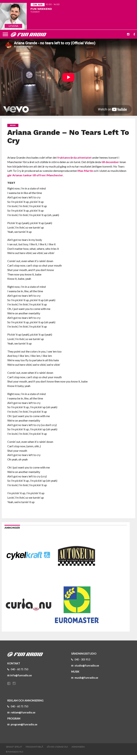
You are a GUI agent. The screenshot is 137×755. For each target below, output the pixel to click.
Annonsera (78, 747)
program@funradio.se (23, 724)
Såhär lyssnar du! (57, 747)
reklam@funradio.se (22, 712)
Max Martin (85, 170)
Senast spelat (14, 747)
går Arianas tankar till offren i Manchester (35, 175)
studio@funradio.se (86, 665)
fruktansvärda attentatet (74, 157)
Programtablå (34, 747)
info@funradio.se (21, 675)
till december (110, 162)
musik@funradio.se (86, 677)
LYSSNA (13, 25)
